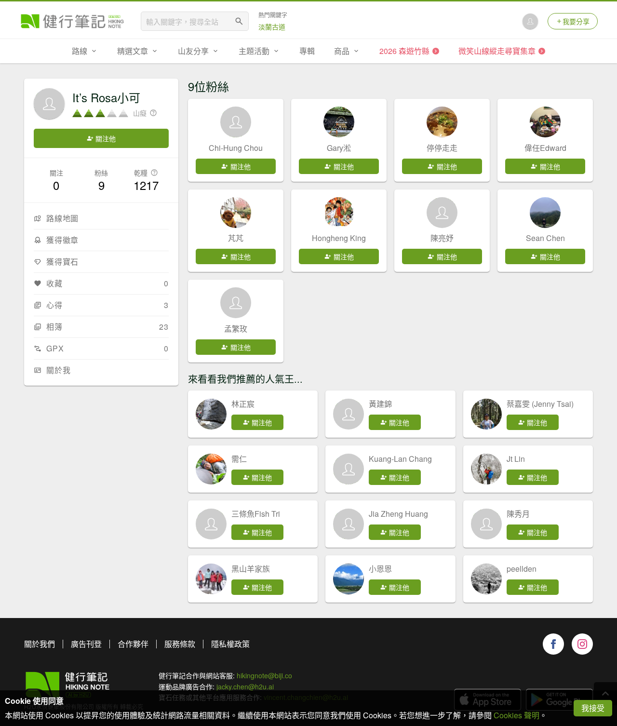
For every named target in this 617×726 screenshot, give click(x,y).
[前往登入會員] (530, 21)
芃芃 (235, 237)
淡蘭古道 (271, 26)
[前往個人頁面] (211, 414)
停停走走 (442, 147)
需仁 (239, 458)
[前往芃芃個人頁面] (235, 212)
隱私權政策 (230, 643)
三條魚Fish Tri (255, 513)
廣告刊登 (86, 643)
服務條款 (179, 643)
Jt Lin (516, 458)
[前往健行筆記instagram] (582, 644)
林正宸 (243, 403)
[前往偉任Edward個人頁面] (545, 122)
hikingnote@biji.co (264, 675)
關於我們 (39, 643)
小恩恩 (380, 568)
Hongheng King (339, 237)
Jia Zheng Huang (398, 513)
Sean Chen (545, 237)
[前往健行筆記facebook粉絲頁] (553, 644)
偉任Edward (545, 147)
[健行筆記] (72, 21)
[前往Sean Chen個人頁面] (545, 212)
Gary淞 (339, 147)
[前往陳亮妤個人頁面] (442, 212)
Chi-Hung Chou (236, 147)
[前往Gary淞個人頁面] (338, 122)
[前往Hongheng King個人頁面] (338, 212)
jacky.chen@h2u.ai (245, 686)
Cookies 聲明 (516, 715)
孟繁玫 (235, 328)
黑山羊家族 (250, 568)
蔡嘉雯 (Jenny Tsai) (540, 403)
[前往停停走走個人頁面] (442, 122)
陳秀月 (518, 513)
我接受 (592, 707)
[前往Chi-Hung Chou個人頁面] (235, 122)
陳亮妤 (442, 237)
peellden (522, 568)
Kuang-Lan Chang (400, 458)
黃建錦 (380, 403)
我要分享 (576, 21)
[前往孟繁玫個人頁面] (235, 302)
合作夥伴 (133, 643)
